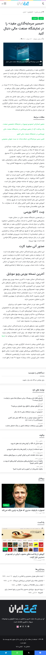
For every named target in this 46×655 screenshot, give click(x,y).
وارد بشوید (26, 380)
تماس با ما (19, 646)
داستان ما (27, 646)
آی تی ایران (38, 12)
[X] (25, 626)
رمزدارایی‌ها (40, 569)
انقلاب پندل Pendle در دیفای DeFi (30, 585)
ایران (24, 12)
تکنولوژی (30, 12)
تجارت (35, 18)
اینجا (4, 336)
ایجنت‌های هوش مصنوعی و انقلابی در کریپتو (28, 576)
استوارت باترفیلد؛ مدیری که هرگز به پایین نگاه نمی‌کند (23, 510)
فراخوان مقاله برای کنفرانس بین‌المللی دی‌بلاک (28, 580)
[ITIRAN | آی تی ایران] (23, 3)
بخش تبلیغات (37, 39)
